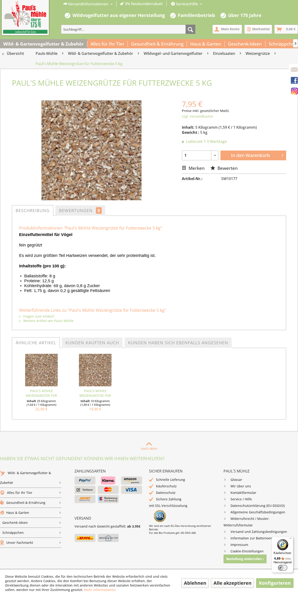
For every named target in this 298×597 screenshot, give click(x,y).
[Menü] (290, 539)
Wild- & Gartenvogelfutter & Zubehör (25, 478)
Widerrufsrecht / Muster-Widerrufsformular (247, 521)
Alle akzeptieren (232, 583)
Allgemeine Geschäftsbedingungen (257, 512)
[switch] (282, 568)
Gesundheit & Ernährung (25, 502)
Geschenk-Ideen (15, 522)
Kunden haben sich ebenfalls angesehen (178, 342)
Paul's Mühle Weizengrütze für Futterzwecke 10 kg (95, 393)
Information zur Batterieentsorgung (258, 538)
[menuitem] (113, 4)
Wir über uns (240, 486)
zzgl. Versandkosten (197, 116)
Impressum (239, 544)
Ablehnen (195, 583)
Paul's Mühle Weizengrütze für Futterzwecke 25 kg (41, 393)
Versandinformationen (88, 4)
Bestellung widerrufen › (245, 559)
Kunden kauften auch (92, 342)
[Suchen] (190, 29)
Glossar (236, 479)
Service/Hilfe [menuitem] (187, 4)
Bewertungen (79, 210)
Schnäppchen (13, 532)
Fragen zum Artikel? (38, 316)
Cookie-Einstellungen (247, 551)
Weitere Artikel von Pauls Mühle (48, 320)
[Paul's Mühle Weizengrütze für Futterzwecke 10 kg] (95, 370)
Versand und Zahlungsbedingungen (258, 531)
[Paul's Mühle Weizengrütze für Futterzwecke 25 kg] (41, 370)
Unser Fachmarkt (19, 542)
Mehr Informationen (100, 589)
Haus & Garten (17, 512)
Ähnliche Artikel (36, 342)
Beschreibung (33, 210)
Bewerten (227, 168)
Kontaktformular (243, 492)
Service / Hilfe (241, 499)
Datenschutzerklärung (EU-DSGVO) (257, 505)
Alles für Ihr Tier (19, 492)
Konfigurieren (275, 583)
